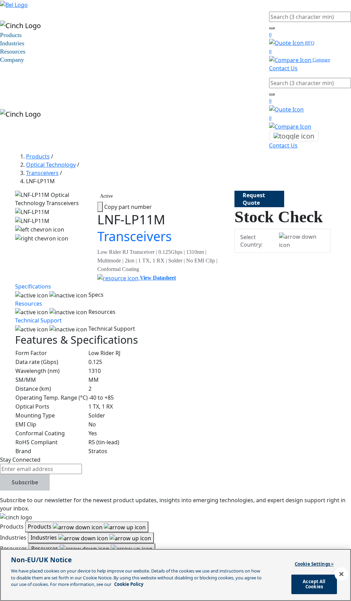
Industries (12, 43)
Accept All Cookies (314, 584)
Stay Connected (20, 459)
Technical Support (38, 320)
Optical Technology (51, 164)
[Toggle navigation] (294, 136)
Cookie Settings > (314, 564)
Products (11, 35)
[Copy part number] (100, 207)
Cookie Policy (128, 584)
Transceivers (42, 173)
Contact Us (283, 68)
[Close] (341, 574)
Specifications (33, 286)
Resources (12, 51)
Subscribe (25, 482)
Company (12, 59)
